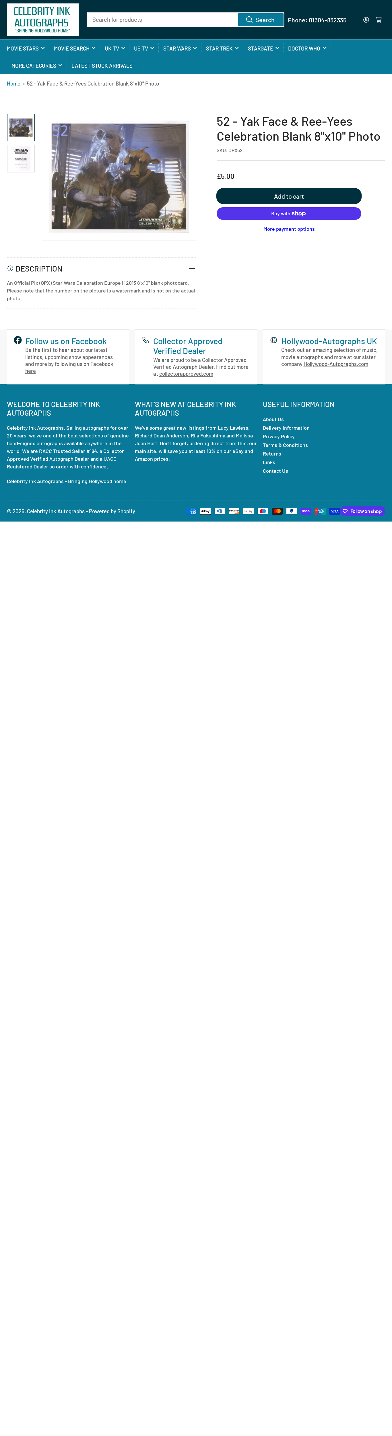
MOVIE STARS (23, 48)
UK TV (112, 48)
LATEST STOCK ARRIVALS (102, 65)
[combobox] (185, 19)
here (30, 370)
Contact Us (275, 471)
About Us (273, 419)
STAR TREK (219, 48)
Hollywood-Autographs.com (336, 364)
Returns (272, 453)
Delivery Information (286, 428)
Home (13, 83)
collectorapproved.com (186, 373)
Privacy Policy (279, 436)
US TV (141, 48)
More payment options (289, 229)
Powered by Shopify (112, 511)
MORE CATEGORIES (33, 65)
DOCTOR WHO (304, 48)
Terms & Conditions (285, 445)
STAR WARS (177, 48)
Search (265, 19)
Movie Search (72, 48)
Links (269, 462)
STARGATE (260, 48)
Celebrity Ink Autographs (56, 511)
